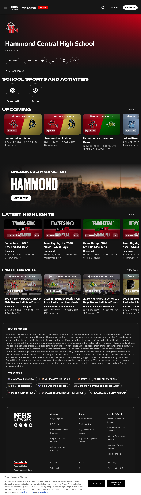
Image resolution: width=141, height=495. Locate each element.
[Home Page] (6, 71)
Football (82, 462)
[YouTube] (30, 425)
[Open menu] (5, 8)
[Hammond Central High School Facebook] (74, 60)
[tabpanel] (88, 468)
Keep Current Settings (116, 483)
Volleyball (54, 468)
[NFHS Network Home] (14, 8)
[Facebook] (15, 425)
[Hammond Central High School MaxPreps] (64, 60)
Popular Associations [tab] (23, 470)
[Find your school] (103, 7)
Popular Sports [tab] (20, 462)
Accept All (97, 483)
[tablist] (27, 466)
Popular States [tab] (20, 466)
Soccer (82, 468)
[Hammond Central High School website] (53, 60)
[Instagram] (25, 425)
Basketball (55, 462)
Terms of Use (43, 492)
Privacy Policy (28, 492)
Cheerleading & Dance (117, 468)
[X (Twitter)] (20, 425)
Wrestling (111, 462)
